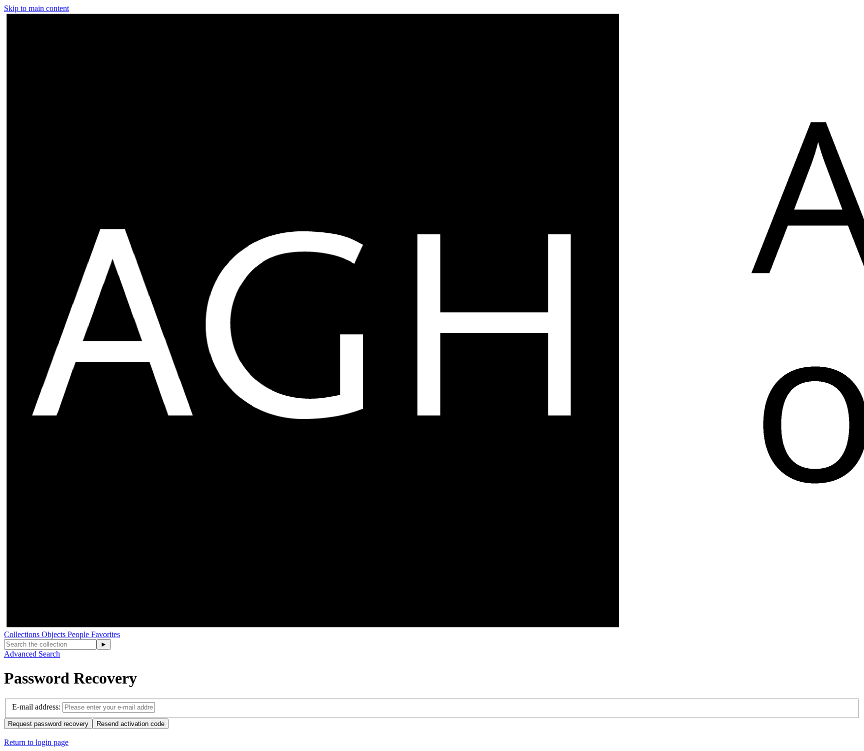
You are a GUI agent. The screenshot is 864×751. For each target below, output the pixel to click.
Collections (23, 634)
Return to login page (36, 742)
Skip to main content (36, 8)
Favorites (105, 634)
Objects (55, 634)
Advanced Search (32, 654)
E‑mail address (35, 707)
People (79, 634)
